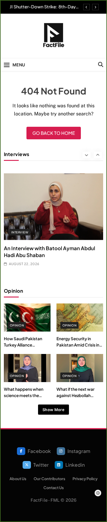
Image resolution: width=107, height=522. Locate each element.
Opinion (17, 325)
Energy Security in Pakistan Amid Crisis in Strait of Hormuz (77, 344)
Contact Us (53, 487)
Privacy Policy (85, 478)
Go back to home (53, 133)
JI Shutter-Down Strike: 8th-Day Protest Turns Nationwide (41, 6)
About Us (18, 478)
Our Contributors (49, 478)
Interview (19, 226)
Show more (53, 409)
